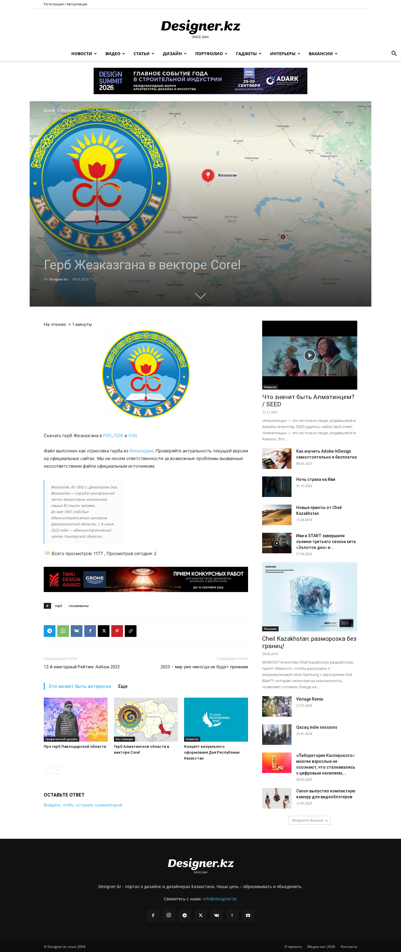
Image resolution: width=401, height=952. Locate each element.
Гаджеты (246, 53)
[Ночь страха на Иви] (277, 486)
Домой (49, 110)
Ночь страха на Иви (315, 479)
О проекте (293, 946)
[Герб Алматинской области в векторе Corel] (146, 720)
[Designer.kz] (200, 28)
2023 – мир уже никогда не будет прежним (204, 666)
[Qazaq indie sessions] (277, 734)
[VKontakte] (216, 915)
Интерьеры (283, 53)
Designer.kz (58, 279)
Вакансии (321, 53)
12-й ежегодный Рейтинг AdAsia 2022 (82, 666)
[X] (103, 631)
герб (58, 605)
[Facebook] (90, 631)
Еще (122, 686)
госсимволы (79, 605)
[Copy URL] (131, 631)
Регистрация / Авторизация (65, 4)
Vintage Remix (309, 699)
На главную (71, 110)
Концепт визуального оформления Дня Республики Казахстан (212, 752)
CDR (118, 435)
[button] (394, 54)
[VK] (76, 631)
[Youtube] (248, 915)
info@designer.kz (220, 899)
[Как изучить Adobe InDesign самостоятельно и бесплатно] (277, 458)
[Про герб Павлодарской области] (76, 720)
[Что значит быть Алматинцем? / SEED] (309, 355)
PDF (107, 435)
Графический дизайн (61, 739)
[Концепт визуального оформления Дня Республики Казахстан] (216, 720)
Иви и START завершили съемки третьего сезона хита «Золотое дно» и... (326, 541)
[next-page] (56, 770)
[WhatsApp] (63, 631)
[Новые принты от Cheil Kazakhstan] (277, 515)
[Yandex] (232, 915)
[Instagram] (169, 915)
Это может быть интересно (79, 686)
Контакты (349, 946)
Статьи (142, 53)
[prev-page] (47, 770)
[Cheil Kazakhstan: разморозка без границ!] (309, 596)
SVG (132, 435)
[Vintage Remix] (277, 706)
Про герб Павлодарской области (75, 746)
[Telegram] (49, 631)
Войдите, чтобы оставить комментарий (83, 804)
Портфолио (209, 53)
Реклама (270, 629)
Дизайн (172, 53)
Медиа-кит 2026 (321, 946)
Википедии (141, 451)
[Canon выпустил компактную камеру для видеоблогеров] (277, 798)
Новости (81, 53)
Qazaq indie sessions (316, 727)
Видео (112, 53)
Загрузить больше (308, 820)
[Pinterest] (117, 631)
